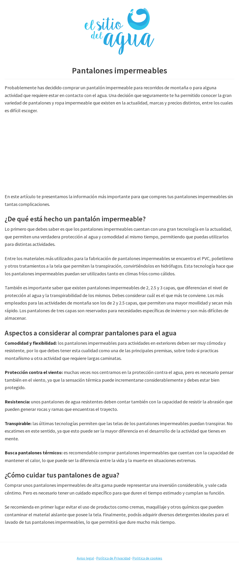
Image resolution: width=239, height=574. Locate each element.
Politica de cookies (147, 558)
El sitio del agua (119, 31)
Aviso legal (85, 558)
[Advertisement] (119, 153)
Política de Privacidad (113, 558)
